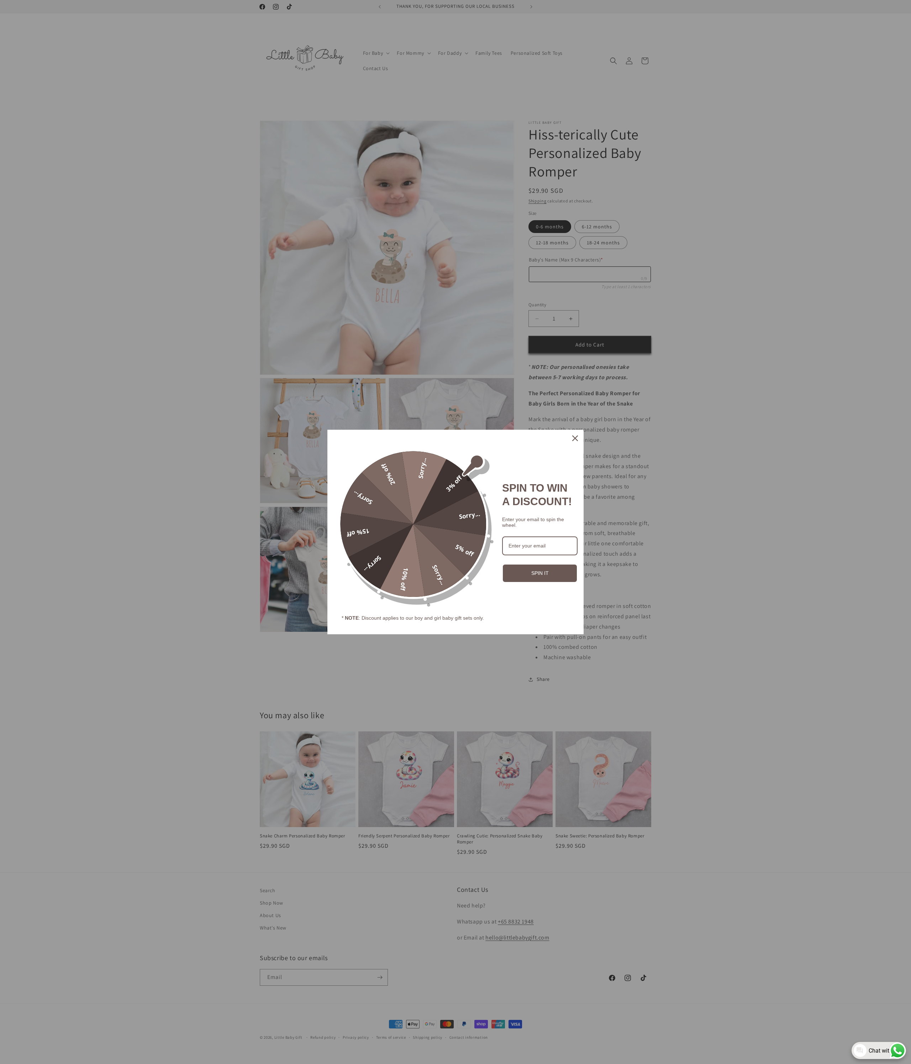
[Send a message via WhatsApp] (897, 1050)
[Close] (575, 438)
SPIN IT (540, 573)
